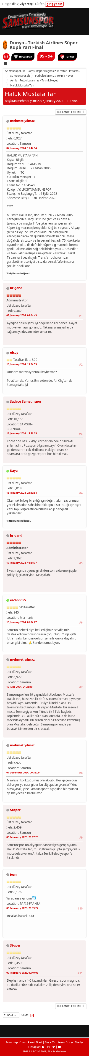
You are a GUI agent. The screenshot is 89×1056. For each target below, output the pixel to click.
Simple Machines (57, 1051)
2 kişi (9, 273)
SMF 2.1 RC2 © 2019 (34, 1051)
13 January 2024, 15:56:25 (21, 433)
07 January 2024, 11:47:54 (21, 148)
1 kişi (9, 520)
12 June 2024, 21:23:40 (19, 686)
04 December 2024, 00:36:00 (22, 772)
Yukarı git (11, 1015)
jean (13, 874)
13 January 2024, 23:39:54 (21, 492)
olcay (14, 352)
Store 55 (50, 1042)
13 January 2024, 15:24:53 (21, 364)
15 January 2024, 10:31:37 (21, 562)
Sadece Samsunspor (26, 401)
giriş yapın (54, 4)
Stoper (15, 810)
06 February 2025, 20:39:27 (22, 908)
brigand (16, 288)
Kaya (14, 470)
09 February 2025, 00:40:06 (22, 972)
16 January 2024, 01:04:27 (21, 622)
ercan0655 (18, 600)
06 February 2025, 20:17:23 (22, 837)
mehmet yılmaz (22, 121)
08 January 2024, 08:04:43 (21, 315)
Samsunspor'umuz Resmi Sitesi (24, 1042)
